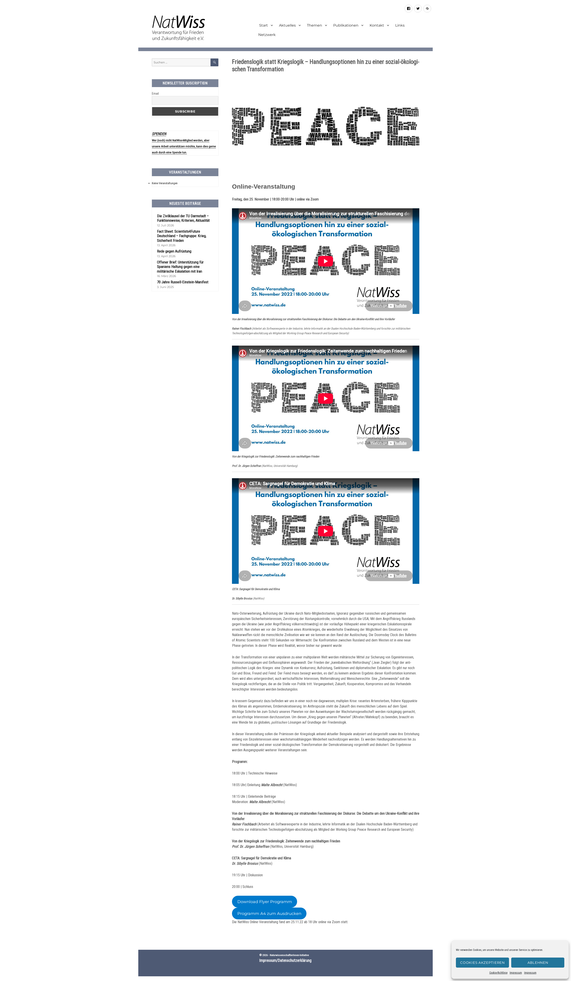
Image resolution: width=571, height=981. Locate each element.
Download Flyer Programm (264, 901)
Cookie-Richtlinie (498, 972)
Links (400, 25)
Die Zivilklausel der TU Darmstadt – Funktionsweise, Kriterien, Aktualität (183, 218)
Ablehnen (538, 962)
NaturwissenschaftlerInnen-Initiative (289, 955)
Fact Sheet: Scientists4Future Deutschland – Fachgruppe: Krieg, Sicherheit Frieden (181, 236)
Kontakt (377, 25)
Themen (314, 25)
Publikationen (345, 25)
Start (263, 25)
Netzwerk (267, 35)
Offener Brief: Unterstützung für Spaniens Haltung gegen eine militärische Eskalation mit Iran (180, 266)
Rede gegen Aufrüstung (174, 251)
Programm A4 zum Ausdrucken (269, 913)
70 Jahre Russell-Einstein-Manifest (182, 282)
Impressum (516, 972)
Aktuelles (287, 25)
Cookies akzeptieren (482, 962)
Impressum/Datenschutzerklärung (285, 960)
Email (155, 93)
